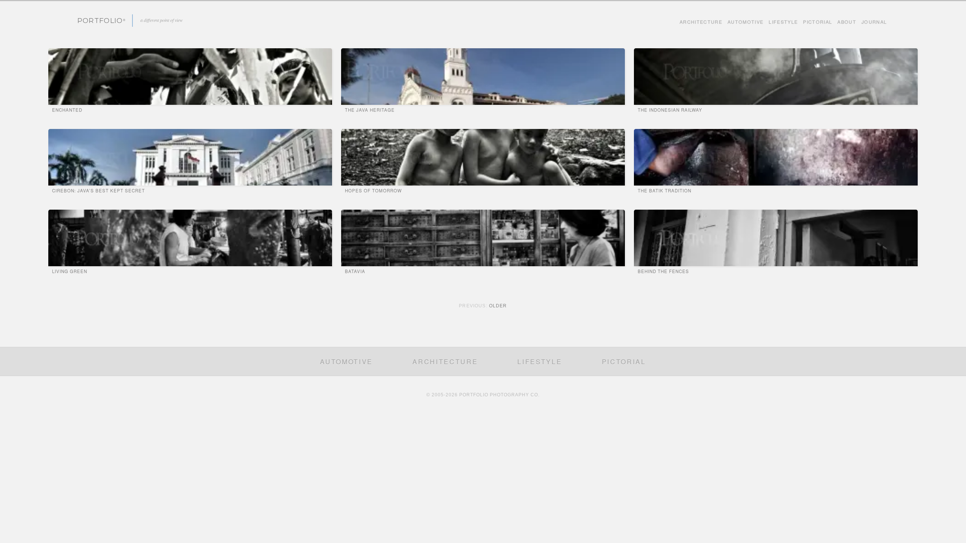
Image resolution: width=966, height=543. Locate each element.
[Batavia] (483, 238)
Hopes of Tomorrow (373, 190)
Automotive (745, 21)
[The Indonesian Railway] (776, 76)
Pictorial (817, 21)
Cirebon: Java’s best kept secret (98, 190)
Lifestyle (783, 21)
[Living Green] (190, 238)
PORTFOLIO (100, 20)
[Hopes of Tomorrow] (483, 157)
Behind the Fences (663, 271)
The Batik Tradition (664, 190)
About (846, 21)
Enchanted (67, 110)
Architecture (701, 21)
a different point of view (161, 20)
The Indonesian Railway (670, 110)
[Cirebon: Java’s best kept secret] (190, 157)
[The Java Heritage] (483, 76)
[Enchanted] (190, 76)
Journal (874, 21)
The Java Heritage (370, 110)
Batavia (355, 271)
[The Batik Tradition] (776, 157)
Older (498, 306)
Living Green (69, 271)
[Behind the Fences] (776, 238)
